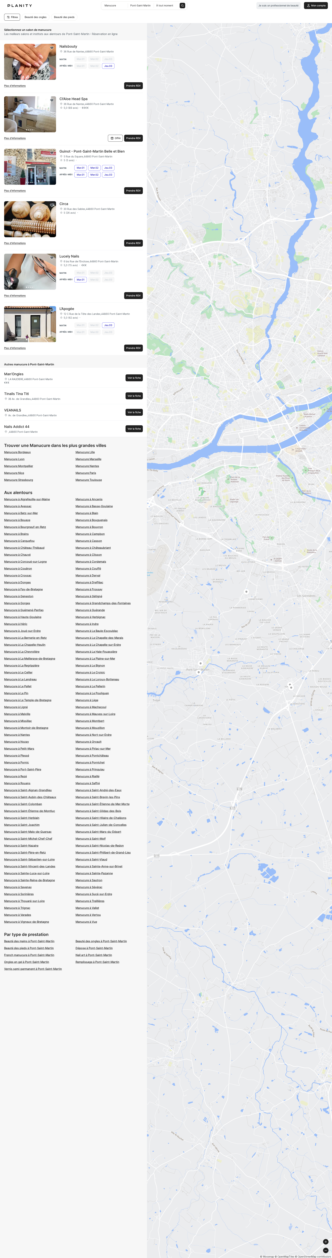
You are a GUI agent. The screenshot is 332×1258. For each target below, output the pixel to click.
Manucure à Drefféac (89, 582)
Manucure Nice (14, 473)
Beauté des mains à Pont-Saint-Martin (29, 941)
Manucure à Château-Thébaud (24, 547)
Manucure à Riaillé (87, 776)
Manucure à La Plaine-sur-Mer (95, 658)
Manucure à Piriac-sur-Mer (93, 748)
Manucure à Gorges (17, 603)
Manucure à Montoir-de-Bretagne (26, 728)
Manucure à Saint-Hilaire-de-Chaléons (101, 818)
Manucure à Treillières (90, 901)
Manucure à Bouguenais (92, 520)
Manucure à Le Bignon (90, 665)
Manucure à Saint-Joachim (22, 824)
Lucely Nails (69, 256)
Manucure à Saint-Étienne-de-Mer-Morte (103, 804)
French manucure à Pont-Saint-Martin (29, 955)
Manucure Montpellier (18, 466)
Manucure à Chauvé (17, 554)
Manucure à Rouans (17, 783)
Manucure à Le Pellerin (90, 686)
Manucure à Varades (17, 915)
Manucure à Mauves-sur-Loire (95, 714)
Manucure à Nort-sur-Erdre (94, 734)
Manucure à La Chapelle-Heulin (24, 644)
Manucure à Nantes (17, 734)
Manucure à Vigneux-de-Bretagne (26, 921)
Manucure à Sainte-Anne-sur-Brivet (99, 866)
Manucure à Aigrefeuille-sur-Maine (27, 499)
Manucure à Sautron (89, 880)
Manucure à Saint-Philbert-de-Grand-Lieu (103, 852)
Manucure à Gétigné (89, 596)
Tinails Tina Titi (16, 394)
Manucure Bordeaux (17, 452)
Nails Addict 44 (16, 427)
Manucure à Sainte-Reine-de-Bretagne (29, 880)
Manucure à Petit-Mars (19, 748)
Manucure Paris (86, 473)
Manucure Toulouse (89, 480)
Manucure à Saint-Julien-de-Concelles (101, 824)
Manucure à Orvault (89, 741)
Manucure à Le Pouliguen (92, 693)
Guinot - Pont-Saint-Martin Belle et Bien (92, 151)
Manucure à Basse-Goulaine (94, 506)
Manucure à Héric (15, 624)
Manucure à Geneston (18, 596)
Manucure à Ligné (16, 707)
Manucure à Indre (87, 624)
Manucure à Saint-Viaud (91, 859)
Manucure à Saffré (88, 783)
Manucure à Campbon (90, 534)
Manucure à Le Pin (16, 693)
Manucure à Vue (86, 921)
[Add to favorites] (52, 48)
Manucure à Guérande (90, 610)
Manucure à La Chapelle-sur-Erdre (98, 644)
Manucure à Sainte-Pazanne (94, 873)
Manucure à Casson (89, 541)
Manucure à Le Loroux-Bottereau (97, 679)
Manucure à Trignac (17, 908)
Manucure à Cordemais (91, 561)
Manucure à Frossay (89, 589)
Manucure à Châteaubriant (93, 547)
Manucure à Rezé (15, 776)
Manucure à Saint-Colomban (23, 804)
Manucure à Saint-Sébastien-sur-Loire (29, 859)
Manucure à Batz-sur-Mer (21, 513)
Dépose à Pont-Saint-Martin (94, 948)
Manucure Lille (85, 452)
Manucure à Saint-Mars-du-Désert (98, 831)
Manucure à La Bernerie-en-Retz (25, 637)
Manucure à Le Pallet (17, 686)
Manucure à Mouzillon (90, 728)
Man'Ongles (14, 374)
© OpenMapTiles (284, 1256)
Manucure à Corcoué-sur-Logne (25, 561)
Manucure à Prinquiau (90, 769)
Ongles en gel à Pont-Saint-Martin (26, 962)
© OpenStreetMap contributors (313, 1256)
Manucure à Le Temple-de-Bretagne (27, 700)
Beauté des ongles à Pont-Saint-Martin (101, 941)
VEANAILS (12, 410)
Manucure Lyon (14, 459)
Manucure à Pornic (16, 762)
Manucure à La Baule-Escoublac (97, 631)
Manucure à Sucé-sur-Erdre (94, 894)
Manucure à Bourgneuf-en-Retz (25, 527)
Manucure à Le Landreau (20, 679)
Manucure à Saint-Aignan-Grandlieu (28, 790)
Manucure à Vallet (87, 908)
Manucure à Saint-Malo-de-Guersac (28, 831)
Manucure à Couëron (18, 568)
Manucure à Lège (87, 700)
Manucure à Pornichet (90, 762)
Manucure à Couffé (88, 568)
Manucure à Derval (88, 575)
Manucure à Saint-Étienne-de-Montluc (29, 811)
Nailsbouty (68, 46)
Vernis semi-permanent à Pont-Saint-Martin (33, 969)
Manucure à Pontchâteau (92, 755)
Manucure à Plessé (16, 755)
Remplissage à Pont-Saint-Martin (97, 962)
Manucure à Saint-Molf (91, 838)
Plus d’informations (15, 85)
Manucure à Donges (17, 582)
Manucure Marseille (88, 459)
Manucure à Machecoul (91, 707)
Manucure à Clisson (89, 554)
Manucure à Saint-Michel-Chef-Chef (28, 838)
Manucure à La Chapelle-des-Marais (99, 637)
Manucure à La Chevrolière (21, 651)
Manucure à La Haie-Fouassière (96, 651)
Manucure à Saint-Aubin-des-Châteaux (30, 797)
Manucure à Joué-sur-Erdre (22, 631)
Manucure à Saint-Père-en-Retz (25, 852)
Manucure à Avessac (17, 506)
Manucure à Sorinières (19, 894)
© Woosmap (267, 1256)
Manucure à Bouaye (17, 520)
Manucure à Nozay (16, 741)
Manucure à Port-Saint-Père (22, 769)
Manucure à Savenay (18, 887)
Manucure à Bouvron (89, 527)
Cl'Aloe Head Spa (73, 99)
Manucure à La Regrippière (21, 665)
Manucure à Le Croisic (90, 672)
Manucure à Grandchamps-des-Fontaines (103, 603)
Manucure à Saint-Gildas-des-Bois (98, 811)
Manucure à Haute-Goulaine (22, 617)
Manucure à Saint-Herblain (21, 818)
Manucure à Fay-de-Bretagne (23, 589)
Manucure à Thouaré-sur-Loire (24, 901)
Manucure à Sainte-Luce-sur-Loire (26, 873)
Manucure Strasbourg (18, 480)
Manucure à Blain (87, 513)
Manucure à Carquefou (19, 541)
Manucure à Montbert (90, 721)
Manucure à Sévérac (89, 887)
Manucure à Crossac (17, 575)
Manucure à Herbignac (90, 617)
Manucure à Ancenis (89, 499)
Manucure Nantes (87, 466)
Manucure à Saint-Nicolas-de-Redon (100, 845)
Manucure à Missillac (18, 721)
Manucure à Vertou (88, 915)
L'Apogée (66, 309)
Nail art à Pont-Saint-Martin (94, 955)
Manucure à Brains (16, 534)
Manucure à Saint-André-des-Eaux (99, 790)
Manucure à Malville (17, 714)
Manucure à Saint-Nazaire (21, 845)
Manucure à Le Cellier (18, 672)
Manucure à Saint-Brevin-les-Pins (98, 797)
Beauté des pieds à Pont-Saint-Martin (29, 948)
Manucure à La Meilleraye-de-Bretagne (29, 658)
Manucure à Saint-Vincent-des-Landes (29, 866)
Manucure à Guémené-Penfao (24, 610)
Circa (63, 204)
